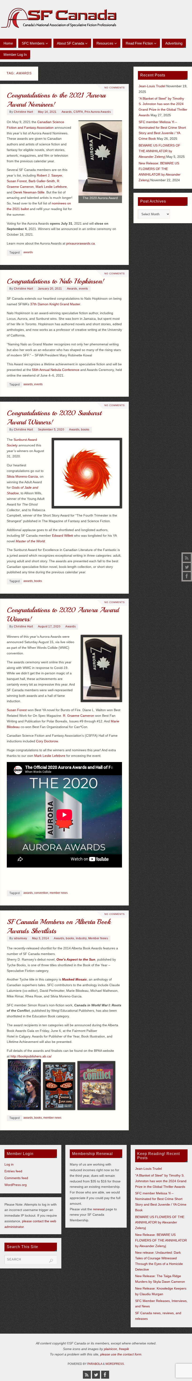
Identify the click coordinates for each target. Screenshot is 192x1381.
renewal (99, 1209)
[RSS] (187, 558)
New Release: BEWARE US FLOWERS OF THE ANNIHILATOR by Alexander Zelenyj (161, 1240)
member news (59, 892)
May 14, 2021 (47, 111)
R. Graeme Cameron (78, 715)
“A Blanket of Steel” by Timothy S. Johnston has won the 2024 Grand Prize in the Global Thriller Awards (160, 1181)
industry (81, 938)
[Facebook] (187, 576)
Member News (98, 938)
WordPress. (115, 1364)
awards (28, 252)
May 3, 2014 (40, 938)
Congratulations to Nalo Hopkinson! (55, 281)
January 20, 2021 (50, 288)
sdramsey (20, 938)
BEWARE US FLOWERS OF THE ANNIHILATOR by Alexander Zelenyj (159, 150)
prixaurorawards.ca (80, 243)
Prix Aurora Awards (98, 111)
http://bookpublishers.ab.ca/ (31, 1056)
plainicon (110, 1349)
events (83, 288)
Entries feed (13, 1171)
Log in (9, 1164)
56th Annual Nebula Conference (55, 370)
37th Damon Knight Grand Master (55, 304)
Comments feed (16, 1178)
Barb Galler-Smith (42, 181)
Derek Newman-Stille (28, 192)
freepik (124, 1349)
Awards (67, 111)
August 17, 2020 (49, 626)
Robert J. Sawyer (49, 175)
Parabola (94, 1364)
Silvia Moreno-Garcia (22, 476)
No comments (114, 87)
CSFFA (78, 111)
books (85, 429)
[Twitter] (187, 567)
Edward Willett (62, 535)
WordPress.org (15, 1185)
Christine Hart (23, 111)
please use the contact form (120, 1354)
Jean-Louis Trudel (152, 86)
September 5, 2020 (51, 429)
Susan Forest (17, 181)
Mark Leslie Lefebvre (51, 187)
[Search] (51, 1260)
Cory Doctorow (47, 741)
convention (41, 892)
